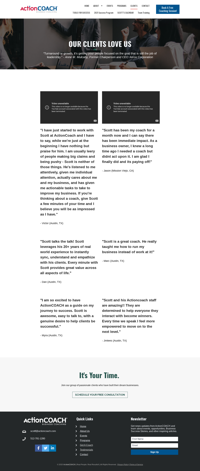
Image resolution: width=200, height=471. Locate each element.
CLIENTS (133, 5)
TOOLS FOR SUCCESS (81, 12)
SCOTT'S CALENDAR (125, 12)
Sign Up (154, 452)
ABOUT (96, 5)
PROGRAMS (121, 5)
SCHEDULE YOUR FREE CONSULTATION (100, 394)
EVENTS (110, 5)
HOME (86, 5)
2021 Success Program (103, 12)
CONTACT (146, 5)
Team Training (144, 12)
